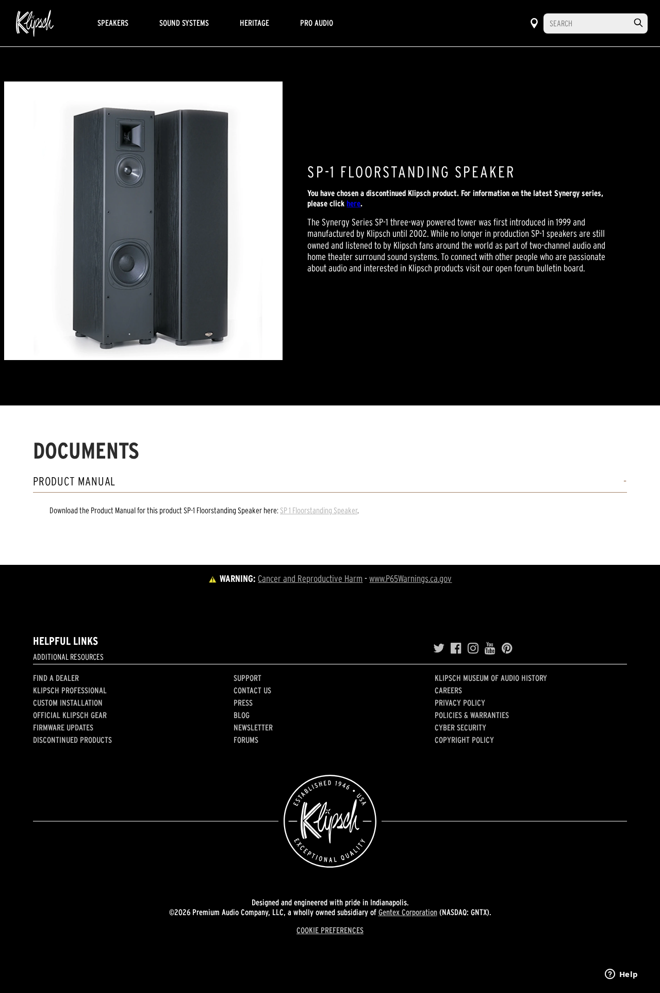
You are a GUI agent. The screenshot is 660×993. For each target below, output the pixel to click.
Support (247, 677)
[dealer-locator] (534, 23)
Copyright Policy (464, 739)
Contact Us (252, 690)
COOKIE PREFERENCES (330, 930)
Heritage (254, 22)
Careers (448, 690)
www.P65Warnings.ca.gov (410, 578)
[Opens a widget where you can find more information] (621, 975)
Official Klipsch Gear (70, 715)
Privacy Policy (460, 702)
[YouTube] (490, 648)
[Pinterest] (507, 648)
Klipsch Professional (70, 690)
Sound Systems (184, 22)
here (353, 203)
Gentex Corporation (407, 912)
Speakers (112, 22)
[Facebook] (456, 648)
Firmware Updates (63, 727)
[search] (638, 23)
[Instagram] (473, 648)
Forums (246, 739)
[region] (143, 221)
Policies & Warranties (472, 715)
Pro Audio (316, 22)
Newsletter (253, 727)
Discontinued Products (72, 739)
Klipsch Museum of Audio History (491, 677)
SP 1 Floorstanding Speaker (318, 510)
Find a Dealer (56, 677)
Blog (242, 715)
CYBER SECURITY (460, 727)
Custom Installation (68, 702)
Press (243, 702)
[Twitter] (438, 648)
